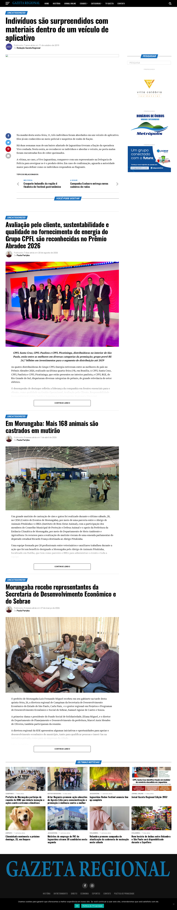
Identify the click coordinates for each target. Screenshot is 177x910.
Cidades (83, 3)
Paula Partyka (23, 255)
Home (47, 3)
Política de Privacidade (124, 893)
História (56, 3)
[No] (173, 904)
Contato (121, 3)
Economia (84, 893)
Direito (74, 893)
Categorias (96, 3)
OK (77, 906)
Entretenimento (61, 893)
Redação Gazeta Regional (28, 48)
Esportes (96, 893)
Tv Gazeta (109, 3)
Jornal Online (70, 3)
